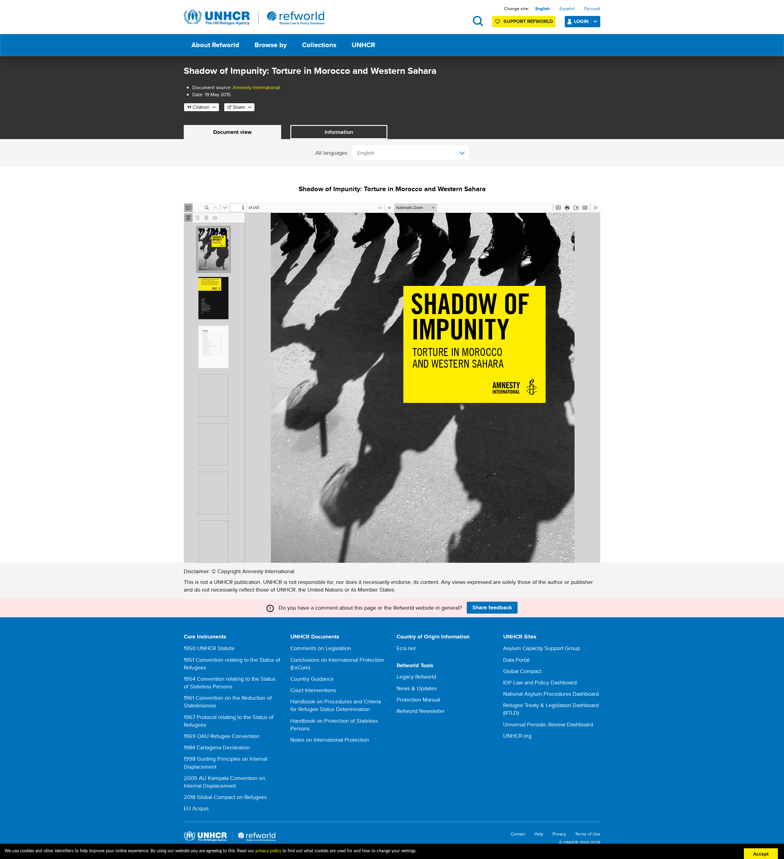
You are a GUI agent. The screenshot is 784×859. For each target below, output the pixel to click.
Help (538, 834)
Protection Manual (418, 699)
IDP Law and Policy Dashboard (540, 682)
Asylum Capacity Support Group (541, 648)
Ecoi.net (406, 648)
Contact (518, 834)
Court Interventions (313, 690)
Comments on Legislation (320, 648)
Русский (592, 9)
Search (478, 21)
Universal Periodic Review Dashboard (548, 724)
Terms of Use (587, 834)
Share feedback (492, 607)
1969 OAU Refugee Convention (221, 736)
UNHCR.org (517, 736)
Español (567, 9)
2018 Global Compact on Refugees (225, 797)
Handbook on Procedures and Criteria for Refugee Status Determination (335, 705)
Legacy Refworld (416, 676)
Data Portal (516, 660)
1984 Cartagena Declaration (217, 747)
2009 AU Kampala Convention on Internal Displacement (224, 781)
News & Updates (417, 688)
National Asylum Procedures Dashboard (551, 694)
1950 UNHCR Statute (209, 648)
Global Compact (522, 671)
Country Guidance (312, 679)
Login (581, 21)
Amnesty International (256, 87)
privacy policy (268, 851)
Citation (201, 107)
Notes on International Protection (329, 740)
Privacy (559, 834)
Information (339, 132)
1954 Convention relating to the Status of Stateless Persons (229, 682)
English (542, 9)
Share (239, 107)
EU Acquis (196, 808)
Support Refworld (528, 21)
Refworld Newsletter (421, 711)
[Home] (254, 17)
